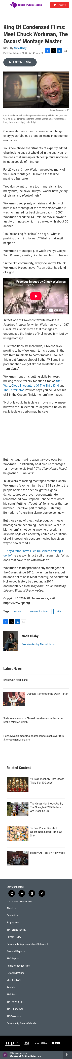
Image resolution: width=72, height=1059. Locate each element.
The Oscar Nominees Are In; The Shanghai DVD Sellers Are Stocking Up (46, 807)
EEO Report (13, 958)
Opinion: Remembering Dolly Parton (47, 693)
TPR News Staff (15, 1002)
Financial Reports (16, 951)
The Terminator (13, 390)
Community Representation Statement (27, 944)
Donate (61, 5)
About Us (11, 908)
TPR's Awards (14, 1016)
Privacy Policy (14, 937)
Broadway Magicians (15, 679)
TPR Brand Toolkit (16, 930)
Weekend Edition (39, 611)
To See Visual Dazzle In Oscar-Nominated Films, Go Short (46, 832)
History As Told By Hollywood (47, 852)
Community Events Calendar (22, 1023)
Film (59, 611)
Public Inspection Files (18, 966)
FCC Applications (15, 973)
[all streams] (67, 1055)
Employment (13, 922)
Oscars (17, 611)
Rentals (11, 987)
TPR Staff (12, 994)
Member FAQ (14, 980)
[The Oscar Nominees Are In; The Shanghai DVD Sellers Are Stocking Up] (17, 809)
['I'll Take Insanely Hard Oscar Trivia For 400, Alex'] (17, 784)
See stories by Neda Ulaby (38, 644)
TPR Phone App (15, 1009)
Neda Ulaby (20, 48)
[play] (5, 1054)
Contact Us (12, 915)
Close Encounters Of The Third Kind (35, 385)
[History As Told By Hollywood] (17, 858)
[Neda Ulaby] (10, 641)
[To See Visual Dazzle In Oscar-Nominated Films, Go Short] (17, 833)
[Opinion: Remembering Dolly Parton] (14, 699)
